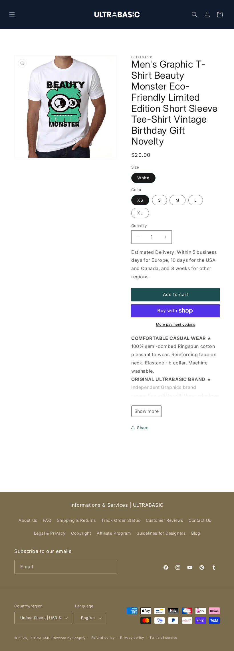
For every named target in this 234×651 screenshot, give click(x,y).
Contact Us (200, 520)
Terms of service (163, 638)
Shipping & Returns (76, 520)
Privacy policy (132, 638)
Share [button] (143, 427)
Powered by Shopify (69, 638)
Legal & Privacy (50, 533)
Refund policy (103, 638)
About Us (28, 520)
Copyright (81, 533)
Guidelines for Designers (160, 533)
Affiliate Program (114, 533)
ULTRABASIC (40, 638)
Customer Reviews (164, 520)
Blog (195, 533)
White (143, 177)
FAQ (47, 520)
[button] (12, 14)
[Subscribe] (110, 566)
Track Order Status (120, 520)
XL (140, 212)
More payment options (175, 324)
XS (140, 200)
